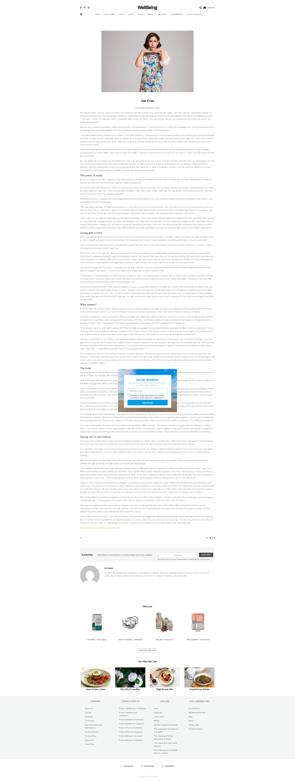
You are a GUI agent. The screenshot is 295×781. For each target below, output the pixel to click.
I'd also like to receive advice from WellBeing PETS (147, 398)
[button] (147, 379)
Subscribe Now (147, 402)
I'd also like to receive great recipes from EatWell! (147, 395)
